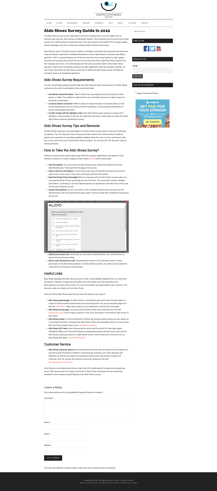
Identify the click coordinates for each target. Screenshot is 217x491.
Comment (49, 398)
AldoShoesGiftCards (77, 338)
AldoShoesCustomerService (61, 362)
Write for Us (126, 483)
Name (47, 422)
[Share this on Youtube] (159, 51)
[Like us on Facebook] (146, 51)
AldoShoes (60, 306)
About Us (83, 483)
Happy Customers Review (108, 9)
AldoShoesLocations (88, 325)
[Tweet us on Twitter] (152, 51)
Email (47, 434)
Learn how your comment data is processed (96, 468)
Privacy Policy (93, 483)
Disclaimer (103, 483)
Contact (134, 483)
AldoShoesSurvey (56, 313)
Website (47, 445)
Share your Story (114, 483)
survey (92, 159)
